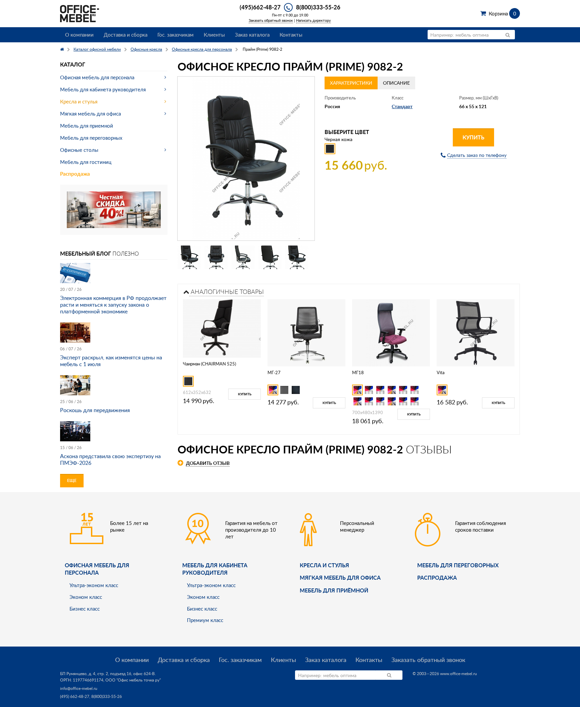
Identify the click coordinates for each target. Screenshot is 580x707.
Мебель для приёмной (334, 590)
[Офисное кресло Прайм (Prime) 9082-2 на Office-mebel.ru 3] (243, 257)
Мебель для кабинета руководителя (103, 89)
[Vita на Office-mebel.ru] (475, 332)
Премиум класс (205, 620)
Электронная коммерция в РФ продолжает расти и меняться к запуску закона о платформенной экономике (113, 304)
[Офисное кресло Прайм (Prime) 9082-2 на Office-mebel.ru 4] (270, 257)
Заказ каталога (252, 34)
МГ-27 (274, 372)
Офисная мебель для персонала (97, 77)
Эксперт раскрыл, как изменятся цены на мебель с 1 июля (111, 361)
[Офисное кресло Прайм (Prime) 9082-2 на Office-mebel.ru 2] (216, 257)
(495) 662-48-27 (74, 696)
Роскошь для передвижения (95, 410)
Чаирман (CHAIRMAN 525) (209, 364)
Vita (440, 372)
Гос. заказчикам (175, 34)
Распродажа (75, 173)
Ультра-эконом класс (93, 585)
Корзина (502, 13)
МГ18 (358, 372)
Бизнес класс (84, 608)
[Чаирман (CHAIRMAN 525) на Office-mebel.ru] (222, 328)
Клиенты (214, 34)
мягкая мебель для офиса (340, 577)
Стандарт (402, 106)
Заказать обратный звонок (271, 20)
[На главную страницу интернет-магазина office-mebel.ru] (79, 13)
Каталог (72, 64)
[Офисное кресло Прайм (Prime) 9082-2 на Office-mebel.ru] (246, 158)
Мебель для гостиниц (85, 162)
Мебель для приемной (86, 125)
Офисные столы (79, 149)
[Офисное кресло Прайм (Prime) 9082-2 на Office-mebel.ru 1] (189, 257)
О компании (79, 34)
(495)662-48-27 (260, 7)
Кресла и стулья (78, 101)
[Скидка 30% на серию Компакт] (114, 209)
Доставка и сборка (125, 34)
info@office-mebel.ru (78, 688)
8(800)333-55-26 (318, 7)
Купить (473, 137)
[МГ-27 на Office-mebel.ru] (306, 332)
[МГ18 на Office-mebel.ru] (391, 332)
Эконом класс (85, 596)
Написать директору (313, 20)
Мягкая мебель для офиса (90, 113)
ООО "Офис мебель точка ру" (133, 680)
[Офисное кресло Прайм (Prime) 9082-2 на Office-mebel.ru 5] (296, 257)
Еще (72, 480)
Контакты (291, 34)
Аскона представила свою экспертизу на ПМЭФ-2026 (110, 459)
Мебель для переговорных (91, 137)
